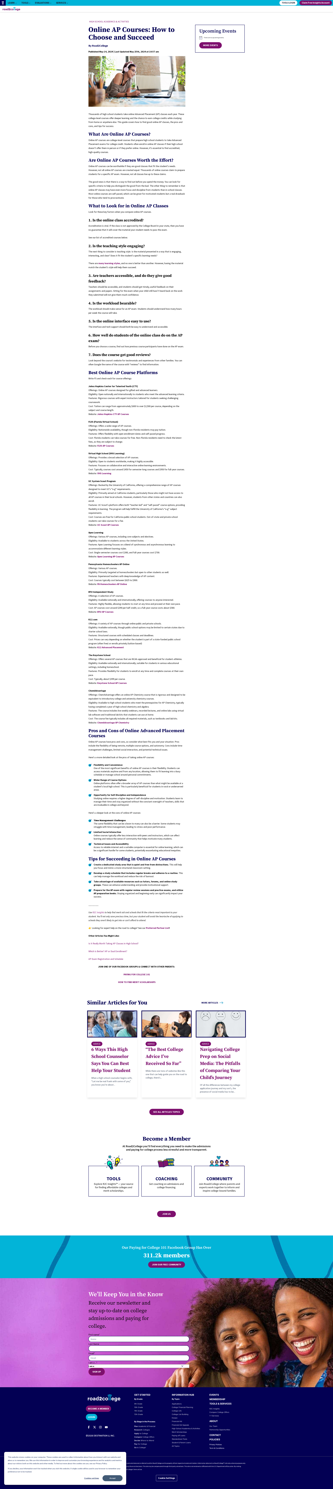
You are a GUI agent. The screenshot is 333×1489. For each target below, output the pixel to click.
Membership (217, 1399)
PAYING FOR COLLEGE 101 (137, 974)
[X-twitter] (94, 1427)
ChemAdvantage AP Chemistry (113, 722)
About (213, 1421)
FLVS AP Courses (105, 445)
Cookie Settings (166, 1478)
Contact (215, 1435)
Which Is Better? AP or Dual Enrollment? (107, 951)
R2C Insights (98, 912)
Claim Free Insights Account (316, 2)
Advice (96, 1043)
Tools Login (288, 2)
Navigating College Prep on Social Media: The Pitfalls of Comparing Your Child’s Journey (220, 1064)
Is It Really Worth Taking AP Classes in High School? (113, 943)
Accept (113, 1478)
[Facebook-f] (89, 1427)
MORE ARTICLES (209, 1003)
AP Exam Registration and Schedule (105, 958)
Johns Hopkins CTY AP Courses (113, 414)
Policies (214, 1439)
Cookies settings (91, 1478)
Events (214, 1394)
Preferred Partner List (157, 927)
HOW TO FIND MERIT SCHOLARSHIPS (137, 982)
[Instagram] (100, 1427)
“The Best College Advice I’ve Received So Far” (164, 1057)
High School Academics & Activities (109, 21)
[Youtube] (106, 1427)
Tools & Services (220, 1403)
